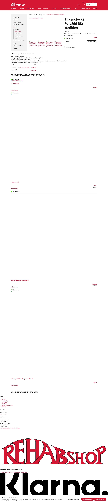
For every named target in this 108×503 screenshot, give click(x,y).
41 (27, 67)
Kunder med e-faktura (7, 405)
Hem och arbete (30, 8)
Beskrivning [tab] (15, 53)
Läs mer (22, 500)
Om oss (88, 2)
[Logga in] (81, 4)
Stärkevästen (8, 472)
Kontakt (92, 2)
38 (22, 67)
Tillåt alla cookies (100, 499)
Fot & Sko (54, 8)
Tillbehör (16, 38)
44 (32, 67)
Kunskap (95, 8)
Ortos (76, 8)
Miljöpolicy (4, 402)
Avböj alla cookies (87, 499)
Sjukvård (22, 8)
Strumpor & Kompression (65, 8)
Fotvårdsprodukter (18, 33)
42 (28, 67)
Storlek (67, 41)
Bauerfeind (20, 472)
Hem (30, 14)
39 (23, 67)
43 (30, 67)
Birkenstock (33, 70)
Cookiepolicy (5, 400)
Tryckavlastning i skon (19, 36)
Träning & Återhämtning (43, 8)
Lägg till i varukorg (69, 47)
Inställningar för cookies (73, 499)
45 (33, 67)
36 (18, 67)
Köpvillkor (84, 2)
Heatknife (14, 472)
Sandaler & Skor (18, 29)
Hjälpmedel (13, 8)
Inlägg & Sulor (18, 31)
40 (25, 67)
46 (35, 67)
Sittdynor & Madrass (85, 8)
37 (20, 67)
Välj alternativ (14, 90)
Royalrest (2, 472)
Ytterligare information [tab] (28, 53)
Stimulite (25, 472)
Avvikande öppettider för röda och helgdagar (10, 428)
